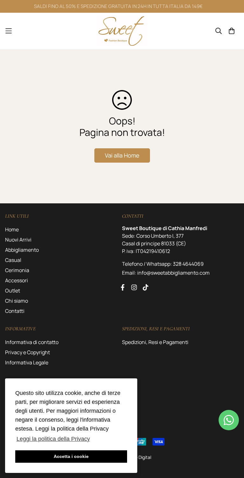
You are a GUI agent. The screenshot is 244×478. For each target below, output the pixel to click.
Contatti (14, 310)
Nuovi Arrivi (18, 239)
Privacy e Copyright (27, 352)
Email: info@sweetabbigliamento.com (166, 272)
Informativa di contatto (31, 342)
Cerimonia (17, 270)
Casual (13, 260)
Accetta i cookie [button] (71, 456)
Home (12, 229)
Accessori (16, 280)
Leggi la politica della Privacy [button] (53, 439)
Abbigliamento (22, 249)
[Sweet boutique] (122, 31)
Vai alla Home (122, 155)
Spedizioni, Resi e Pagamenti (155, 342)
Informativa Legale (26, 362)
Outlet (12, 290)
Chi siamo (16, 300)
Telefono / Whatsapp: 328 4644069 (163, 263)
